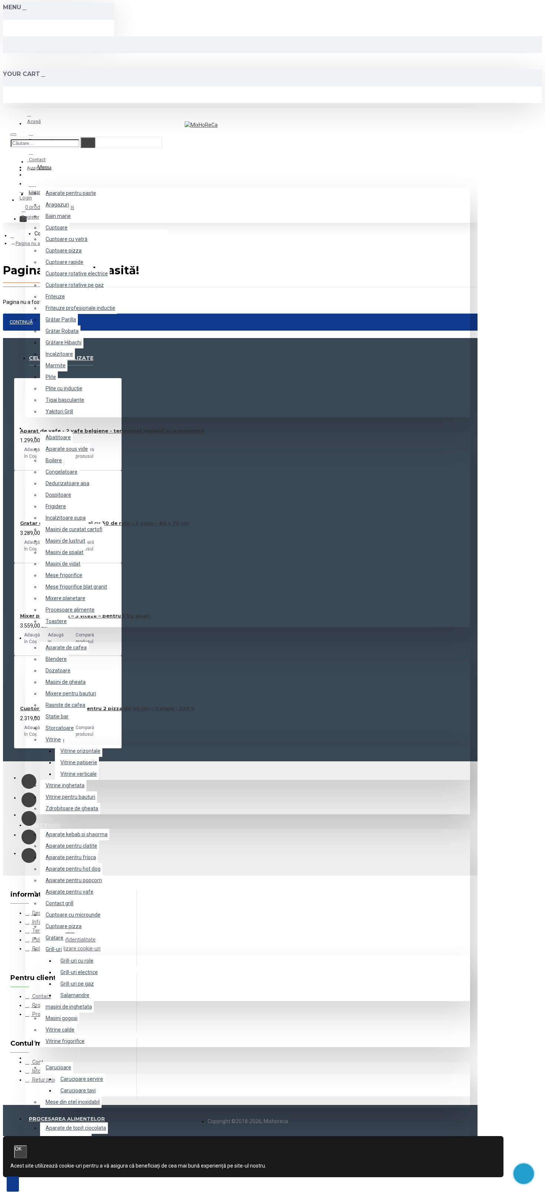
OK (18, 1149)
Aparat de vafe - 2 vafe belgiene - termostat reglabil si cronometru (112, 431)
